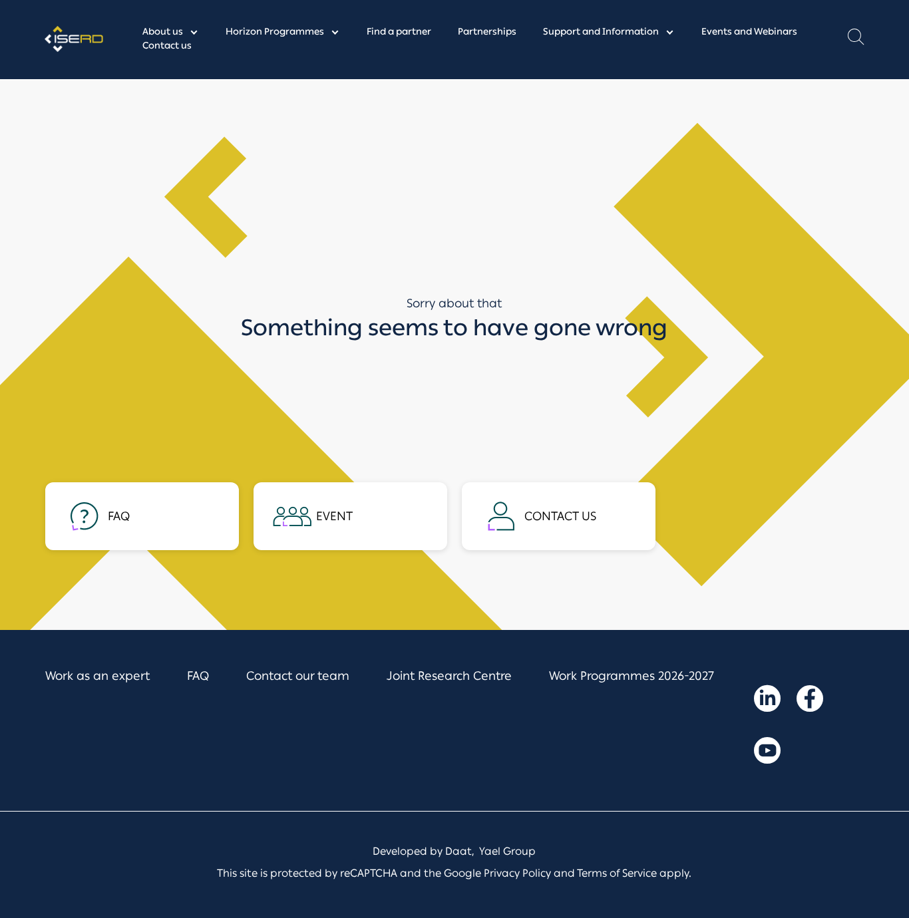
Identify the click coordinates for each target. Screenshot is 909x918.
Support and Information (601, 31)
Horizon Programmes (275, 31)
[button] (856, 40)
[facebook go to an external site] (810, 701)
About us (162, 31)
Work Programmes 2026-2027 (631, 676)
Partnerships (487, 31)
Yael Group (507, 851)
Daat (458, 851)
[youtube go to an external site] (767, 753)
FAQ (198, 676)
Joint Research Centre (449, 676)
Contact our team (297, 676)
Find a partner (399, 31)
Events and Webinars (749, 31)
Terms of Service (617, 873)
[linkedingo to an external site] (767, 701)
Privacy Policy (517, 873)
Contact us (167, 45)
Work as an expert (97, 676)
